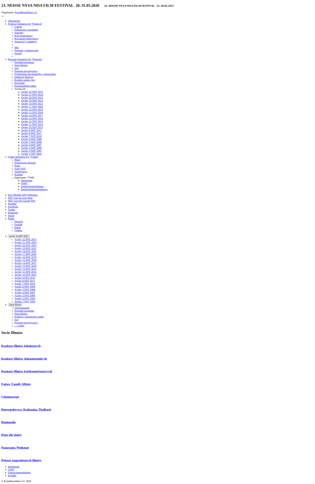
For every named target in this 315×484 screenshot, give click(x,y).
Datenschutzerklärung (19, 472)
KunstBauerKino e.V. (26, 12)
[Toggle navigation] (2, 16)
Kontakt (12, 475)
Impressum (13, 466)
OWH (11, 469)
